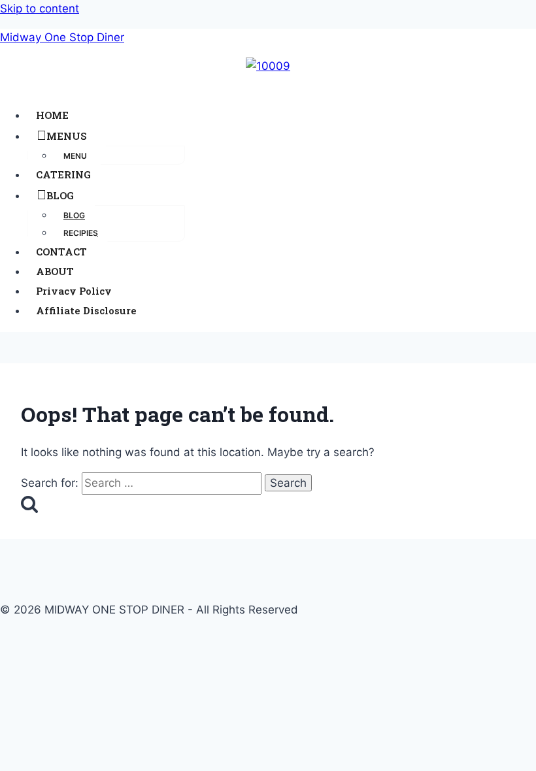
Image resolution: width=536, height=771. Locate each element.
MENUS (66, 135)
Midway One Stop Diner (62, 37)
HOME (52, 115)
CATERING (63, 174)
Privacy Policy (74, 290)
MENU (75, 156)
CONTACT (61, 251)
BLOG (60, 195)
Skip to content (39, 8)
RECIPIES (80, 233)
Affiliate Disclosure (86, 310)
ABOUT (55, 271)
